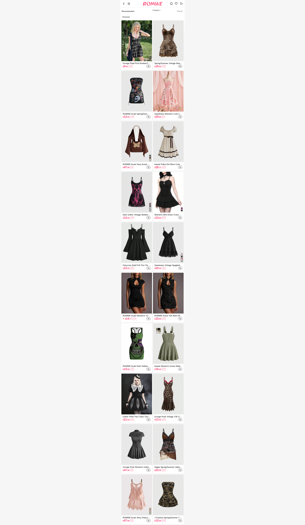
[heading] (152, 17)
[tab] (180, 11)
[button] (123, 3)
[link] (171, 3)
